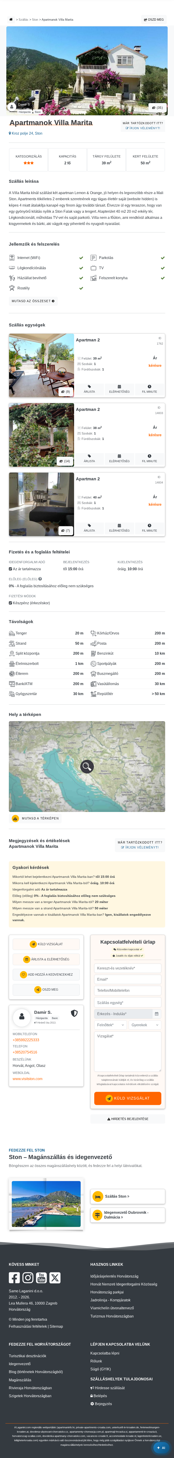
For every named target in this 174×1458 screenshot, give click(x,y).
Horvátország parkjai (107, 1292)
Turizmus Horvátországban (112, 1316)
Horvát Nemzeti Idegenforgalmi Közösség (123, 1284)
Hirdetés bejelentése (129, 1119)
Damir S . (24, 104)
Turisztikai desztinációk (27, 1356)
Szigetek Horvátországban (30, 1396)
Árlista (89, 391)
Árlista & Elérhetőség (49, 959)
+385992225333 (26, 1040)
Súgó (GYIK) (100, 1369)
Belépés (100, 1396)
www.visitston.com (27, 1079)
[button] (87, 766)
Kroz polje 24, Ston (26, 133)
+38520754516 (25, 1052)
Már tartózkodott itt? (143, 126)
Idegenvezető (20, 1364)
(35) (159, 107)
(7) (67, 530)
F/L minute (149, 391)
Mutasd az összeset (32, 301)
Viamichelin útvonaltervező (112, 1308)
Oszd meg (155, 19)
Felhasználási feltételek (28, 1326)
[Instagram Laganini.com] (27, 1277)
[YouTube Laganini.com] (41, 1277)
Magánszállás (20, 1380)
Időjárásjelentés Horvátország (114, 1276)
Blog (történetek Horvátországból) (36, 1372)
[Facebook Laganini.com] (14, 1277)
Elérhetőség (119, 391)
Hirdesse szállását (109, 1388)
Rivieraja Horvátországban (30, 1388)
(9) (67, 391)
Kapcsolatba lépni (104, 1353)
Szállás (23, 19)
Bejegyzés (103, 1404)
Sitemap (56, 1326)
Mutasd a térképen (40, 818)
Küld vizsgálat (50, 944)
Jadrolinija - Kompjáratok (110, 1300)
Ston (35, 19)
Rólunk (96, 1361)
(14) (66, 461)
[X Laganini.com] (54, 1277)
